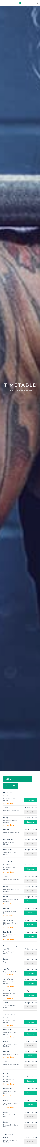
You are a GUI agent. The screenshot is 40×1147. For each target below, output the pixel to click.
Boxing (5, 818)
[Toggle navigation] (5, 3)
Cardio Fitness (8, 839)
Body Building (7, 849)
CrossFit (6, 829)
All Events (10, 779)
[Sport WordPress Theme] (20, 3)
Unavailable (30, 812)
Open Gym (6, 796)
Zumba (5, 808)
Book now (30, 800)
